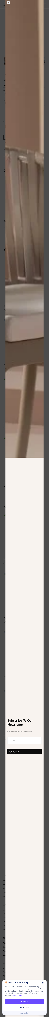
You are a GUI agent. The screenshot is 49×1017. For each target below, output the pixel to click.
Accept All (24, 1001)
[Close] (43, 983)
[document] (24, 508)
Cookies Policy (17, 995)
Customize (24, 1007)
